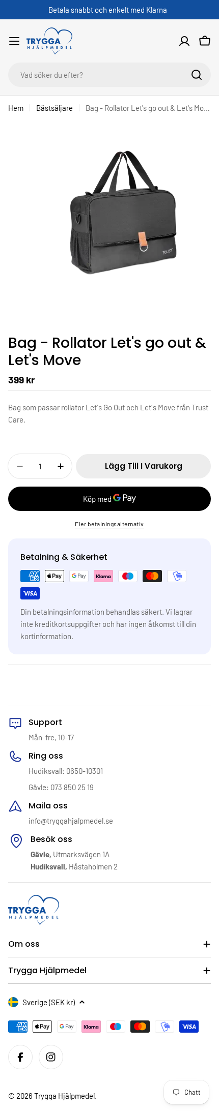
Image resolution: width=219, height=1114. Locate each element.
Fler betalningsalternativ (109, 523)
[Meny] (14, 41)
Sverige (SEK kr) (48, 1002)
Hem (15, 107)
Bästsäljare (54, 107)
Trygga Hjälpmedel (64, 1095)
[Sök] (196, 75)
